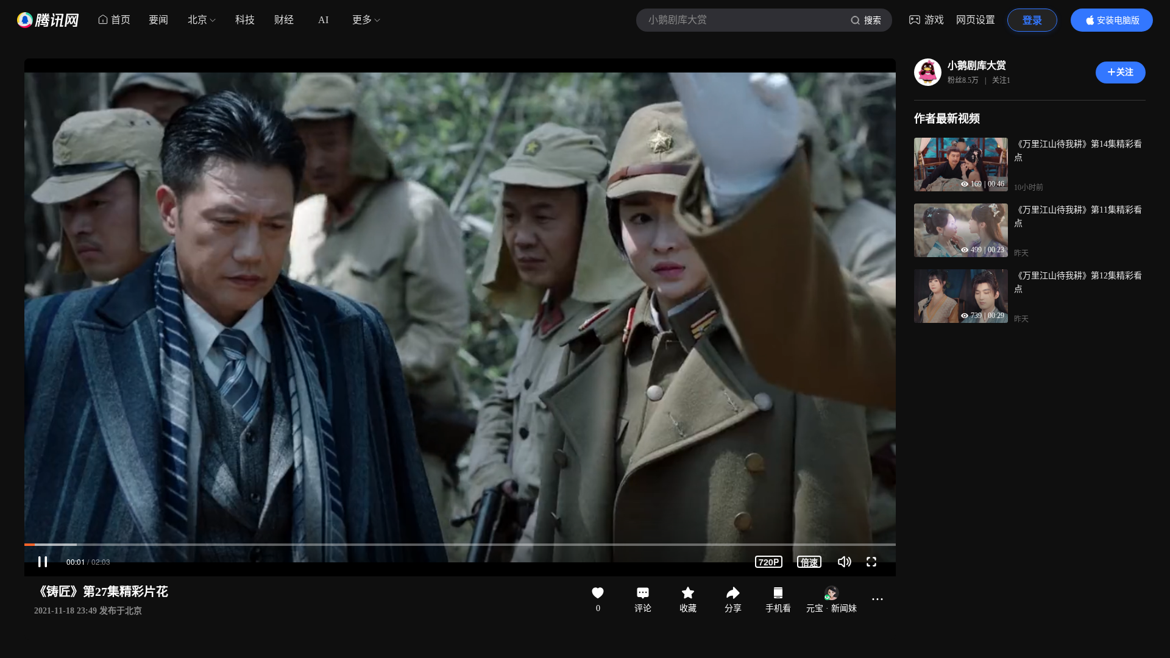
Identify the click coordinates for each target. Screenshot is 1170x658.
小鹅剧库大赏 (977, 65)
